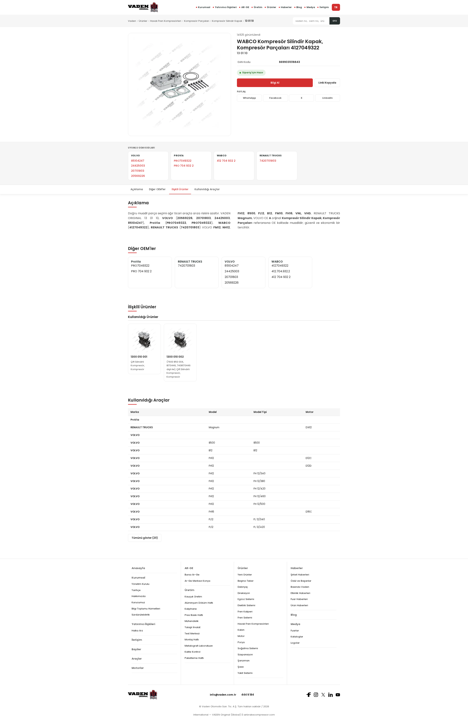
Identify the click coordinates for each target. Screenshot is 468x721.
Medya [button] (311, 7)
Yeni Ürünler (245, 574)
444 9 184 (247, 694)
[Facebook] (308, 694)
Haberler (286, 7)
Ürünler (271, 7)
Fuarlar (295, 630)
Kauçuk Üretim (193, 596)
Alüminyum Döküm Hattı (199, 603)
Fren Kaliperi (245, 611)
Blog (299, 7)
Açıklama (137, 189)
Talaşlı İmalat (192, 627)
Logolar (295, 643)
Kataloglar (297, 636)
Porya (241, 642)
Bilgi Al (275, 82)
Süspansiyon (245, 654)
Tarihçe (136, 590)
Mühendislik (192, 621)
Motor (241, 636)
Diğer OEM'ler (157, 189)
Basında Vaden (300, 587)
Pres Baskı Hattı (194, 615)
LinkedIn (327, 97)
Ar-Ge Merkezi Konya (197, 581)
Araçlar (137, 658)
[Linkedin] (330, 694)
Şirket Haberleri (300, 574)
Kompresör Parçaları (196, 21)
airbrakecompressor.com (259, 714)
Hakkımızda (139, 596)
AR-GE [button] (245, 7)
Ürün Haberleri (299, 605)
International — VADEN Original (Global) (217, 714)
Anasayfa (138, 568)
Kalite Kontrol (192, 652)
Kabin (241, 630)
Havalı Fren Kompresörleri (165, 21)
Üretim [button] (258, 7)
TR (335, 7)
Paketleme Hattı (194, 658)
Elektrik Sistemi (246, 605)
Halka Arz (137, 630)
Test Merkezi (192, 633)
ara (335, 20)
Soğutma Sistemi (248, 648)
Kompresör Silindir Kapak (227, 21)
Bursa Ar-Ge (192, 574)
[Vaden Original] (143, 7)
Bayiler (136, 649)
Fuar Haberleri (299, 599)
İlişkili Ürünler (180, 189)
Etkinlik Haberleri (300, 593)
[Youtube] (338, 694)
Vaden (132, 21)
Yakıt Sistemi (245, 673)
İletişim (324, 7)
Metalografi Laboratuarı (199, 645)
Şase (241, 667)
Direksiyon (244, 593)
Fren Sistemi (245, 617)
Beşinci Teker (246, 581)
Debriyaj (243, 587)
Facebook (275, 97)
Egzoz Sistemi (246, 599)
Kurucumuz (138, 602)
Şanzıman (244, 660)
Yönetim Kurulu (140, 584)
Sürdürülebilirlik (141, 614)
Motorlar (138, 668)
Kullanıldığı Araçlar (207, 189)
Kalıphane (191, 609)
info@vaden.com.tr (223, 694)
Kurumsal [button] (204, 7)
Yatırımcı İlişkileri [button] (226, 7)
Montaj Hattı (192, 639)
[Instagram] (316, 694)
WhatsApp (249, 97)
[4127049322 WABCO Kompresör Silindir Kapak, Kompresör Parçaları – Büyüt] (180, 84)
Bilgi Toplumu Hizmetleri (146, 608)
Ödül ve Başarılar (301, 581)
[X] (323, 695)
